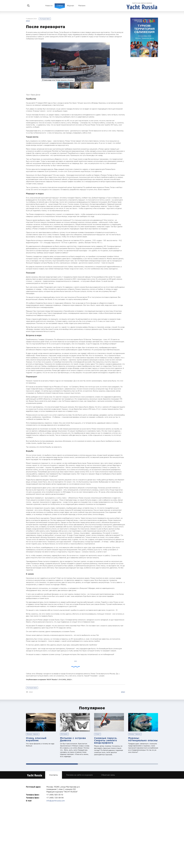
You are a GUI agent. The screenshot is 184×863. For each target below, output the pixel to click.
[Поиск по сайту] (28, 5)
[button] (108, 62)
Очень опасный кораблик (36, 739)
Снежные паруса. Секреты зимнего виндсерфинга (105, 740)
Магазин (81, 6)
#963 (28, 21)
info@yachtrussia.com (55, 801)
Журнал (70, 6)
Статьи (60, 6)
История (64, 734)
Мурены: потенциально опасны (143, 739)
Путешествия (45, 19)
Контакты (53, 775)
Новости (48, 6)
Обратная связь (108, 775)
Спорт (97, 734)
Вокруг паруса (32, 734)
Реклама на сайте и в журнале (79, 775)
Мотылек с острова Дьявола (73, 739)
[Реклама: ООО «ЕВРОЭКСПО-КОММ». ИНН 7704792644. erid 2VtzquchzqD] (144, 37)
